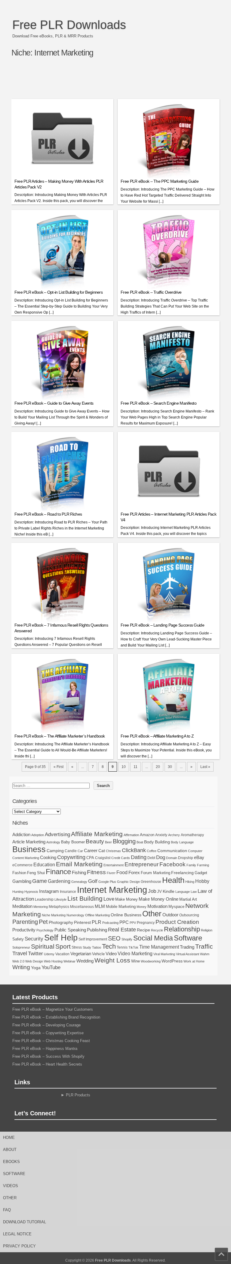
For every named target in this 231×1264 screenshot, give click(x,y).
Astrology (53, 842)
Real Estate (122, 930)
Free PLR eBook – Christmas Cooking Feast (51, 1040)
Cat (101, 850)
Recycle (157, 930)
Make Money (126, 899)
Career (90, 850)
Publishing (97, 929)
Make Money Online (158, 899)
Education (44, 864)
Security (34, 939)
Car (80, 851)
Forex (134, 872)
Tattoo (96, 947)
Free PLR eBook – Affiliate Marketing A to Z (157, 736)
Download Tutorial (24, 1222)
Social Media (153, 938)
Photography (61, 922)
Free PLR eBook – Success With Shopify (48, 1056)
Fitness (96, 872)
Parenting (25, 921)
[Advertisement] (120, 80)
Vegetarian (80, 953)
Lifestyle (60, 899)
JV (159, 891)
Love (108, 899)
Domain (171, 858)
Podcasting (110, 922)
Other (152, 913)
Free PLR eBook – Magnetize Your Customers (52, 1009)
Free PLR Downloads (69, 24)
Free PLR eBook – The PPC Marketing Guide (160, 181)
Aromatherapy (192, 835)
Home (9, 1137)
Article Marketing (28, 841)
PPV (133, 922)
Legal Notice (17, 1234)
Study (87, 947)
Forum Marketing (155, 873)
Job (152, 891)
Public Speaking (70, 929)
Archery (174, 835)
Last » (205, 767)
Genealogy (79, 881)
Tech (109, 946)
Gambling (21, 881)
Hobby (202, 881)
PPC (124, 922)
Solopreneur (21, 947)
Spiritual (42, 946)
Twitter (35, 953)
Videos (10, 1185)
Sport (63, 946)
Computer (195, 851)
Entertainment (113, 865)
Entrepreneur (142, 864)
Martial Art (188, 899)
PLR (96, 922)
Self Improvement (93, 939)
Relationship (182, 929)
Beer (108, 842)
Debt (151, 858)
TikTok (133, 947)
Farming (203, 865)
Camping (55, 850)
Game (39, 881)
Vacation (62, 954)
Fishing (79, 872)
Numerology (75, 915)
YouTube (51, 967)
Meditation (22, 906)
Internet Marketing (112, 890)
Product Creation (177, 922)
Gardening (59, 881)
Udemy (49, 954)
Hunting (17, 891)
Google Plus (107, 881)
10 (124, 767)
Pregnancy (146, 923)
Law (194, 891)
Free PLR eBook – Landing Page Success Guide (162, 625)
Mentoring (40, 906)
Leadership (44, 899)
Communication (172, 850)
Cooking (48, 857)
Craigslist (102, 858)
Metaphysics (59, 907)
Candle (71, 851)
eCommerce (22, 865)
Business (29, 849)
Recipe (143, 929)
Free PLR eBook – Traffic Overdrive (151, 292)
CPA (90, 857)
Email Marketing (79, 864)
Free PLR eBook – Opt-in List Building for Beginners (58, 292)
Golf (92, 881)
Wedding (85, 960)
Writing (21, 967)
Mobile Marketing (121, 906)
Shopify (127, 939)
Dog (160, 857)
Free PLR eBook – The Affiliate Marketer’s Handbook (59, 736)
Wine (135, 961)
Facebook (172, 864)
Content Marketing (25, 858)
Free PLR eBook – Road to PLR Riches (48, 514)
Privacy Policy (19, 1246)
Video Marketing (135, 953)
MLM (100, 906)
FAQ (7, 1210)
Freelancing (182, 872)
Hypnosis (31, 891)
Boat (140, 842)
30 (170, 767)
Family (191, 865)
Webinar (69, 961)
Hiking (189, 881)
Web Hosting (53, 961)
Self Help (61, 937)
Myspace (176, 906)
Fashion (19, 873)
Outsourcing (189, 915)
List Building (85, 898)
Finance (58, 872)
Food (122, 872)
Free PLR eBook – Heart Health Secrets (47, 1064)
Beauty (95, 841)
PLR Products (78, 1095)
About (10, 1149)
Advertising (57, 834)
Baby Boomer (73, 842)
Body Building (157, 841)
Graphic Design (128, 881)
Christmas (113, 851)
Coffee (151, 851)
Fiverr (111, 873)
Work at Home (194, 961)
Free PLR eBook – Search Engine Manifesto (158, 403)
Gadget (201, 873)
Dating (138, 857)
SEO (114, 938)
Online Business (126, 914)
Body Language (182, 842)
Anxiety (161, 835)
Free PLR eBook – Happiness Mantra (44, 1048)
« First (58, 767)
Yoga (36, 967)
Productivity (23, 929)
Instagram (49, 891)
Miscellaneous (82, 907)
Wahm (204, 954)
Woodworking (151, 961)
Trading (187, 947)
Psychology (45, 930)
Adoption (37, 835)
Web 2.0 (18, 961)
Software (188, 938)
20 (158, 767)
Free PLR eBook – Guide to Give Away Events (54, 403)
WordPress (172, 961)
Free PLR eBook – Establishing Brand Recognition (56, 1017)
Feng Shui (36, 873)
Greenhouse (151, 882)
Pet (43, 921)
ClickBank (134, 850)
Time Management (159, 947)
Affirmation (131, 835)
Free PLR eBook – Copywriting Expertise (48, 1033)
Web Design (34, 961)
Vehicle (98, 954)
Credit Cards (120, 858)
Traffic (204, 946)
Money (141, 906)
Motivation (157, 906)
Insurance (68, 892)
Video (111, 953)
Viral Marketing (164, 954)
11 (135, 767)
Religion (206, 930)
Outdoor (170, 914)
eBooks (11, 1161)
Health (173, 880)
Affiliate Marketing (97, 834)
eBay (199, 857)
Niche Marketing (54, 915)
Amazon (147, 835)
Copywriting (71, 857)
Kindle (168, 891)
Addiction (21, 834)
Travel (19, 953)
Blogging (124, 841)
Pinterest (82, 922)
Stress (77, 947)
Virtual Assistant (187, 954)
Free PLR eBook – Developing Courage (46, 1025)
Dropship (185, 858)
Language (182, 891)
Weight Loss (112, 960)
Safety (18, 939)
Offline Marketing (97, 915)
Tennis (122, 947)
